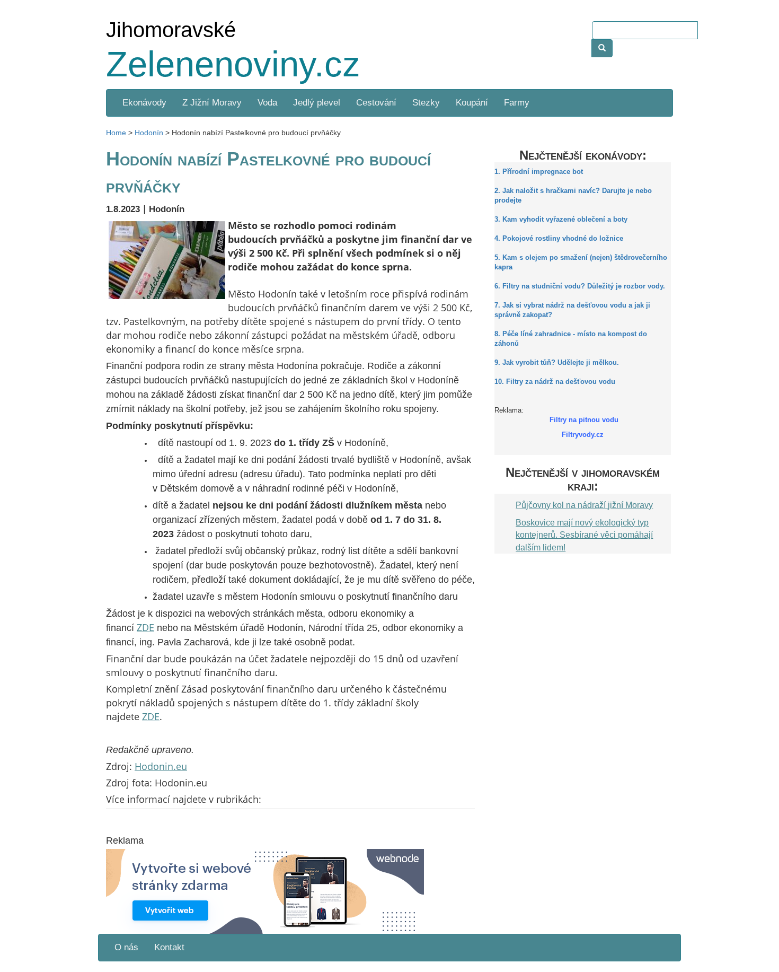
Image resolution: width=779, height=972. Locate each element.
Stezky (426, 103)
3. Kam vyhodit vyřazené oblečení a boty (560, 219)
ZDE (145, 627)
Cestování (376, 103)
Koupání (472, 103)
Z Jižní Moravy (212, 103)
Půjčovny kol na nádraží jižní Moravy (584, 505)
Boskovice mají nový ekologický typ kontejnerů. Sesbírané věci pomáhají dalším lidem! (584, 535)
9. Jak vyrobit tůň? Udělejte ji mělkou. (556, 362)
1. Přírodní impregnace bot (538, 172)
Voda (267, 103)
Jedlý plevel (316, 103)
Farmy (516, 103)
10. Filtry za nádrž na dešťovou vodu (554, 382)
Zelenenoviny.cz (233, 64)
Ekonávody (144, 103)
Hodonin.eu (161, 766)
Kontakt (169, 947)
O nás (126, 947)
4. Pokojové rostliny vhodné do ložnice (558, 238)
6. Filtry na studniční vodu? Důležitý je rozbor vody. (579, 286)
